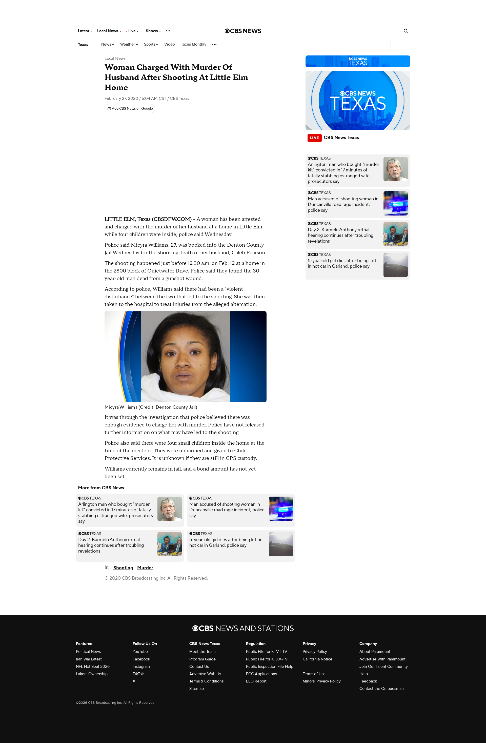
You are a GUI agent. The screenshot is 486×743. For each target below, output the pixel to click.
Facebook (141, 659)
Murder (145, 568)
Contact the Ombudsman (381, 689)
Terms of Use (314, 674)
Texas (83, 44)
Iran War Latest (89, 659)
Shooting (123, 568)
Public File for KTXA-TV (267, 659)
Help (363, 674)
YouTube (140, 652)
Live (132, 30)
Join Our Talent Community (383, 666)
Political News (88, 652)
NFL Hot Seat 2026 (93, 666)
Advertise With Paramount (382, 659)
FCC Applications (261, 674)
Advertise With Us (205, 674)
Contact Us (199, 666)
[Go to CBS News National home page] (243, 30)
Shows (152, 31)
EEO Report (256, 681)
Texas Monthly (193, 44)
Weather (128, 44)
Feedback (368, 681)
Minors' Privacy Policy (322, 681)
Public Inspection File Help (269, 666)
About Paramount (374, 652)
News (106, 44)
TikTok (138, 674)
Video (169, 44)
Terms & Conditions (206, 681)
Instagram (141, 666)
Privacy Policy (315, 652)
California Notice (317, 659)
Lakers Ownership (92, 674)
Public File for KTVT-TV (266, 652)
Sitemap (196, 689)
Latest (84, 31)
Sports (150, 44)
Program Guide (202, 659)
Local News (108, 31)
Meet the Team (202, 652)
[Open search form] (405, 31)
